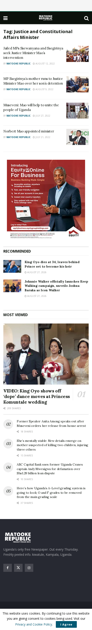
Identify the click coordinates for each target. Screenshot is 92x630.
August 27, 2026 (36, 272)
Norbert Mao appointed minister (28, 131)
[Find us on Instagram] (29, 568)
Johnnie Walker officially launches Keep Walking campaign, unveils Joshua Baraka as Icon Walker (56, 285)
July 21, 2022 (42, 137)
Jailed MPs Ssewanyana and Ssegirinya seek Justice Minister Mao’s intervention (33, 53)
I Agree (66, 624)
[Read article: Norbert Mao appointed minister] (77, 137)
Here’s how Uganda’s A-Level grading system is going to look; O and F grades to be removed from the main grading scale (51, 492)
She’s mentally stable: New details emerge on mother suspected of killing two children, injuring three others (52, 445)
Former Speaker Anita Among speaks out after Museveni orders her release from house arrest (51, 423)
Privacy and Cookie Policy (33, 624)
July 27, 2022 (42, 115)
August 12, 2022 (45, 63)
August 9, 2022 (44, 89)
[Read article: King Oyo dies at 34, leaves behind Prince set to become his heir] (12, 266)
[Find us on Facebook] (7, 568)
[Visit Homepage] (46, 17)
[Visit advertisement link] (46, 200)
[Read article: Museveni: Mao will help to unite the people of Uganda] (77, 111)
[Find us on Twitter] (18, 568)
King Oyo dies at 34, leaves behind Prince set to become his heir (52, 264)
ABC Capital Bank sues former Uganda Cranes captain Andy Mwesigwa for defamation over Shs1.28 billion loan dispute (50, 468)
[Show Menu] (5, 17)
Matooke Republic (18, 63)
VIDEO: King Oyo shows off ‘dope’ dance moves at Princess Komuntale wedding (36, 396)
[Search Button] (86, 17)
